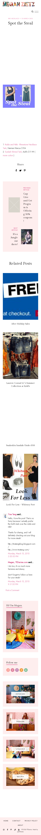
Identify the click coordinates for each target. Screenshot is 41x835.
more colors (8, 155)
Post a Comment (12, 590)
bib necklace (13, 19)
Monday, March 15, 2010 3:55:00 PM (18, 555)
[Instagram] (12, 670)
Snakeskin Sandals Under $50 (20, 445)
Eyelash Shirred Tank (13, 151)
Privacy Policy (31, 821)
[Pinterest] (17, 670)
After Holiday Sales (20, 324)
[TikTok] (21, 670)
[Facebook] (8, 670)
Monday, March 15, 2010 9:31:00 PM (18, 583)
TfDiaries (29, 830)
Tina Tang (12, 514)
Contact (16, 821)
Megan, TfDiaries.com (18, 562)
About (20, 825)
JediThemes (20, 832)
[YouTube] (26, 670)
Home (6, 821)
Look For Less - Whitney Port (20, 504)
